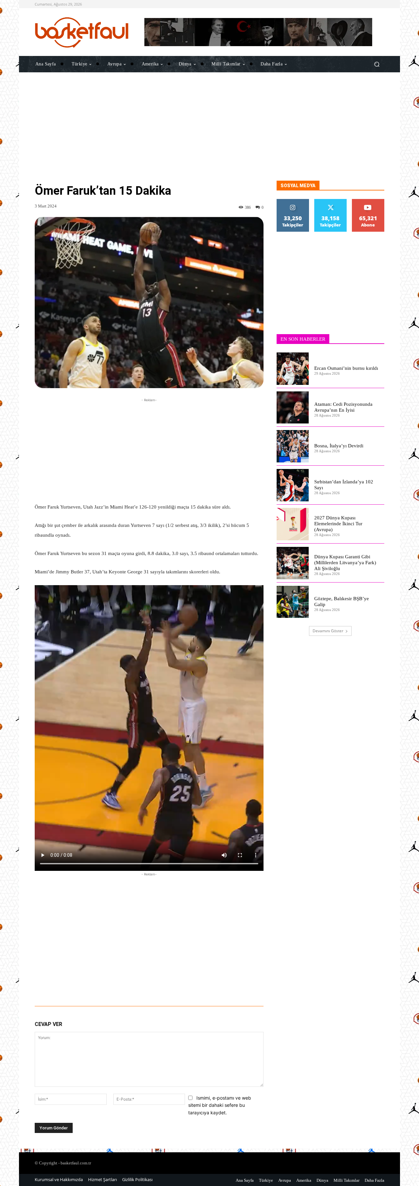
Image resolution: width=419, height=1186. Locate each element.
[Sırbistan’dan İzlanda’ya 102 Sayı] (293, 485)
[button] (376, 64)
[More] (230, 988)
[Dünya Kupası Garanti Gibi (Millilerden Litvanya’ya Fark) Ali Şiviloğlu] (293, 563)
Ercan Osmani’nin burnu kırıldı (346, 368)
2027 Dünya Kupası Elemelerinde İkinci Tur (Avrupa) (338, 523)
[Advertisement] (209, 135)
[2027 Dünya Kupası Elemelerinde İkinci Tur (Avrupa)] (293, 524)
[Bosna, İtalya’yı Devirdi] (293, 446)
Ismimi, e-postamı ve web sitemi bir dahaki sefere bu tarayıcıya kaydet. (219, 1105)
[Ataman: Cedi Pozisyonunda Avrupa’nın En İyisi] (293, 407)
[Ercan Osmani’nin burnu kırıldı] (293, 368)
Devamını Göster (328, 631)
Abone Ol (368, 201)
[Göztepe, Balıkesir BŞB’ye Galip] (293, 602)
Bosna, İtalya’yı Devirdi (338, 445)
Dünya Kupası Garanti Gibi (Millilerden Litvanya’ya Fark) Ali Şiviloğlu (345, 562)
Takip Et (293, 201)
